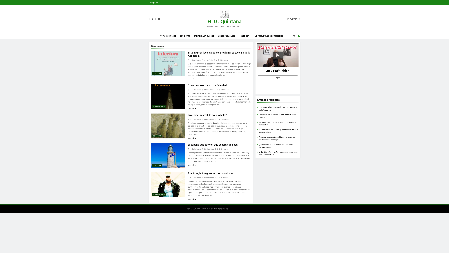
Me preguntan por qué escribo (269, 36)
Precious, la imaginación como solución (211, 173)
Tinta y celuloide (168, 36)
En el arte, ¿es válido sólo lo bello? (207, 115)
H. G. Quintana (224, 21)
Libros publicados (226, 36)
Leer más (191, 79)
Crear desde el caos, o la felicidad (207, 85)
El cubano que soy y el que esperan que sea (213, 144)
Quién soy (245, 36)
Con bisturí (185, 36)
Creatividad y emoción (204, 36)
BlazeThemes (223, 209)
